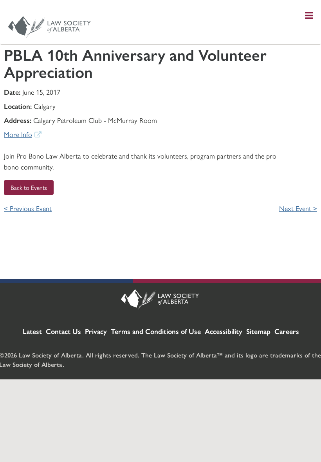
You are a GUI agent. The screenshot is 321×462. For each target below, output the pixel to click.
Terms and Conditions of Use (156, 331)
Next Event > (298, 208)
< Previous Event (28, 208)
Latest (32, 331)
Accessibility (223, 331)
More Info (18, 134)
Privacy (96, 331)
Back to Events (29, 187)
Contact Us (63, 331)
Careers (286, 331)
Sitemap (258, 331)
